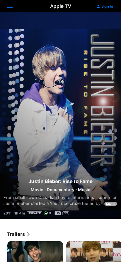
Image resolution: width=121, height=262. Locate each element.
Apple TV (60, 6)
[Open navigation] (13, 6)
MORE (110, 204)
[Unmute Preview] (106, 23)
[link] (19, 234)
